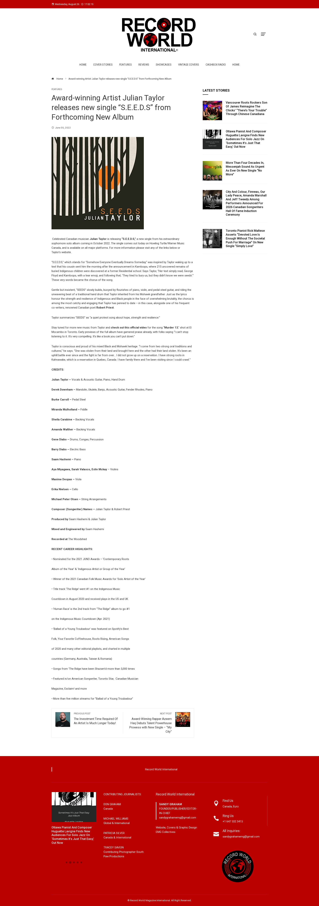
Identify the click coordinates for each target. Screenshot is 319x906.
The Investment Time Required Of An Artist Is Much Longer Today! (96, 718)
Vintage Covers (188, 64)
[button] (66, 862)
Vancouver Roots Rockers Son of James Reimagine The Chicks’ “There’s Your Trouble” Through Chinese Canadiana (246, 108)
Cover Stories (103, 64)
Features (125, 64)
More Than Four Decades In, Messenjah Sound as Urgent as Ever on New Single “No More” (245, 168)
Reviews (143, 64)
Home (83, 64)
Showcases (163, 64)
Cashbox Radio (216, 64)
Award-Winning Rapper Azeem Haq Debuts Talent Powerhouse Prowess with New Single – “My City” (150, 722)
